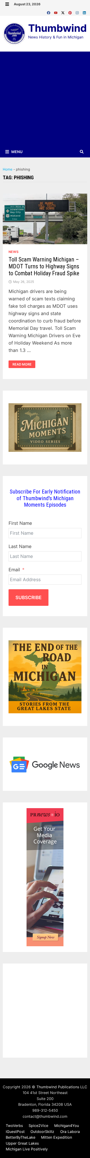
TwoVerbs (14, 1125)
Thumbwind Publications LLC (61, 1087)
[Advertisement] (45, 99)
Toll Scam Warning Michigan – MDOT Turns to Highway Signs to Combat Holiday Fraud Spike (44, 266)
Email (14, 569)
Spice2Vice (38, 1125)
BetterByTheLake (20, 1137)
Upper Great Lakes (22, 1143)
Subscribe (28, 597)
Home (7, 169)
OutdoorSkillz (42, 1131)
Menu (16, 151)
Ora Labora (70, 1131)
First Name (20, 523)
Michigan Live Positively (27, 1149)
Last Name (20, 546)
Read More (22, 364)
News (13, 252)
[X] (63, 12)
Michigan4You (66, 1125)
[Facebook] (49, 12)
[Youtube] (56, 12)
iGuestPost (15, 1131)
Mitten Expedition (56, 1137)
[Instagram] (77, 12)
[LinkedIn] (84, 12)
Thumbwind (57, 28)
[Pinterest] (70, 12)
